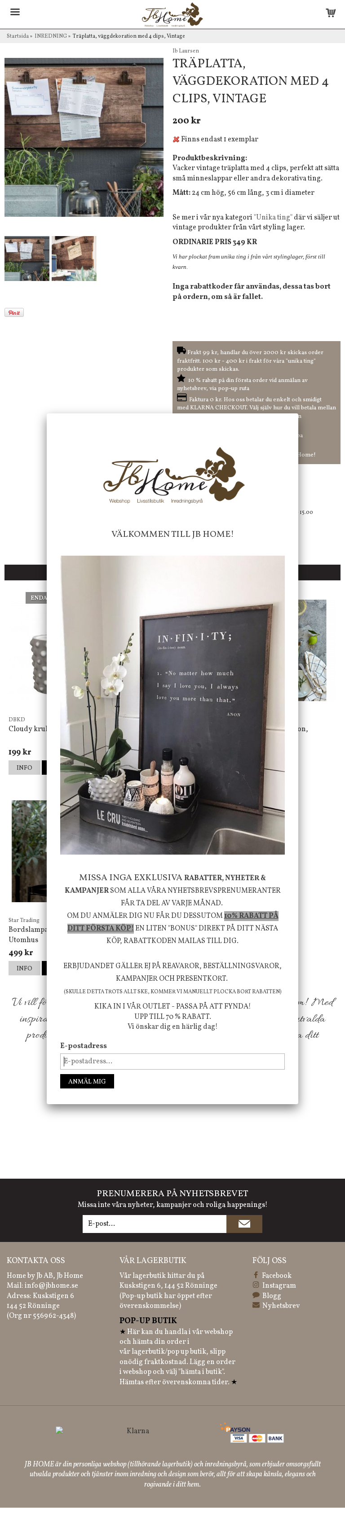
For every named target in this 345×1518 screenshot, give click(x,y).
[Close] (298, 413)
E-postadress (83, 1046)
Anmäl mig (87, 1082)
